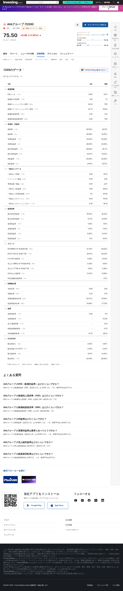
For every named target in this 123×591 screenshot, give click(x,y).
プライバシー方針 (102, 585)
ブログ (6, 520)
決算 (66, 59)
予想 (72, 59)
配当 (61, 59)
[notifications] (113, 2)
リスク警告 (116, 585)
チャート (14, 53)
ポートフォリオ (10, 530)
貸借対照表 (28, 59)
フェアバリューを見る (98, 35)
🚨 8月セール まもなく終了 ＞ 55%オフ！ (77, 2)
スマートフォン (10, 525)
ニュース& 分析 (27, 53)
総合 (5, 53)
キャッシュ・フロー (41, 59)
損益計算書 (18, 59)
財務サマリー (7, 59)
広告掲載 (68, 525)
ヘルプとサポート (72, 530)
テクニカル (52, 53)
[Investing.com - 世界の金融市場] (12, 2)
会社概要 (68, 520)
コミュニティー (66, 53)
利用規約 (90, 585)
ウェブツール (9, 535)
